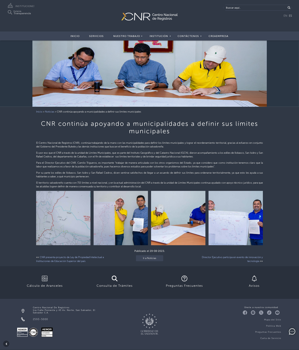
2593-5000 (40, 319)
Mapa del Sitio (272, 319)
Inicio (75, 36)
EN (285, 15)
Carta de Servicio (270, 338)
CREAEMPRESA (218, 36)
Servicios (96, 36)
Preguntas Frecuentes (268, 332)
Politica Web (273, 326)
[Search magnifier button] (289, 7)
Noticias (49, 111)
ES (290, 15)
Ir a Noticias (149, 258)
